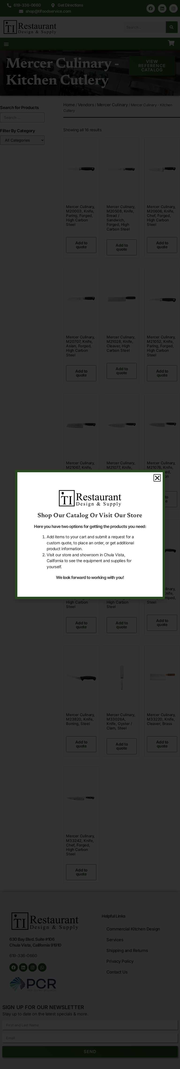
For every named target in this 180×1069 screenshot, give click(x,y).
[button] (157, 478)
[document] (90, 534)
